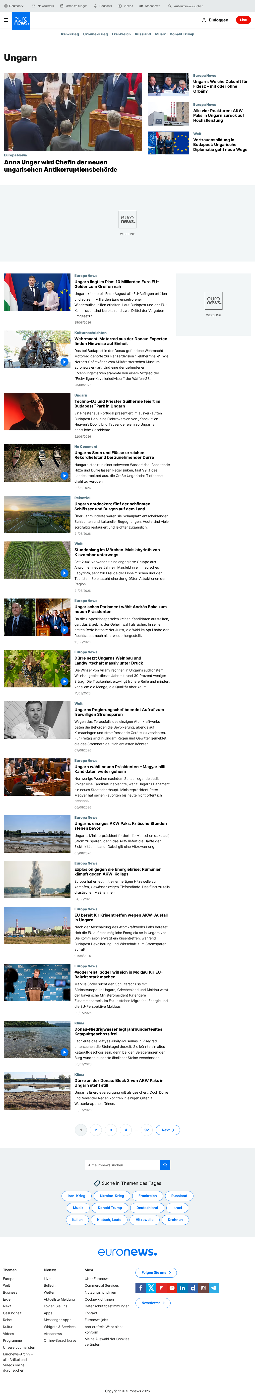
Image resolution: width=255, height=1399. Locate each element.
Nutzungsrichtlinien (100, 1292)
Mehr (89, 1269)
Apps (48, 1313)
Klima (79, 1023)
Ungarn (80, 395)
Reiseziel (82, 498)
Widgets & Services (59, 1327)
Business (10, 1292)
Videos (8, 1333)
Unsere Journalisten (19, 1347)
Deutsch (14, 6)
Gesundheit (12, 1313)
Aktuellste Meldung (59, 1299)
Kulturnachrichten (90, 332)
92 (146, 1130)
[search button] (170, 6)
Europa (8, 1278)
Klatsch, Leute (109, 1219)
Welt (197, 133)
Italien (77, 1219)
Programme (12, 1340)
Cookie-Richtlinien (99, 1299)
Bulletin (50, 1285)
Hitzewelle (144, 1219)
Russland (143, 34)
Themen (9, 1269)
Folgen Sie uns (55, 1306)
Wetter (49, 1292)
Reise (7, 1320)
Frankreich (121, 34)
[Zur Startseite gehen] (21, 21)
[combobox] (195, 6)
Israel (177, 1207)
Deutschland (147, 1207)
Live (243, 20)
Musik (160, 34)
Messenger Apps (57, 1320)
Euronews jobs (96, 1320)
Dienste (50, 1269)
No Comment (85, 446)
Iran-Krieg (70, 34)
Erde (6, 1299)
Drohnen (175, 1219)
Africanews (53, 1333)
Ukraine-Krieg (95, 34)
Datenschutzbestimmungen (107, 1306)
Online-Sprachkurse (60, 1340)
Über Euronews (97, 1278)
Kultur (7, 1327)
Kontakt (91, 1313)
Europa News (15, 155)
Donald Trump (182, 34)
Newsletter (151, 1303)
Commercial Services (102, 1285)
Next (166, 1130)
